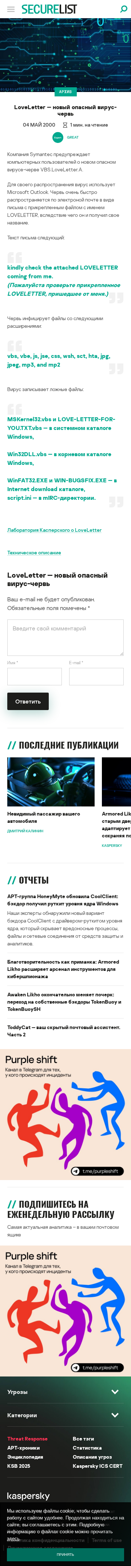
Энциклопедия (25, 1457)
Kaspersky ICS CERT (98, 1466)
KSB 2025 (18, 1466)
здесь (13, 1538)
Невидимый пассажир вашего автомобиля (43, 817)
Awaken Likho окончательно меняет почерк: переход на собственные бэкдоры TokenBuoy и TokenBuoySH (64, 1001)
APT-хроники (23, 1448)
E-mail (76, 662)
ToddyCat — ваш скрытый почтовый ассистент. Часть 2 (63, 1030)
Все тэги (83, 1438)
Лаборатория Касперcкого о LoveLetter (54, 530)
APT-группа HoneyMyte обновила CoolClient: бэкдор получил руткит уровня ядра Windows (62, 899)
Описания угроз (92, 1457)
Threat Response (27, 1438)
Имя (12, 662)
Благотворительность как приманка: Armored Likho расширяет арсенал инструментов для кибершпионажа (63, 969)
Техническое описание (34, 552)
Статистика (87, 1448)
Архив (65, 91)
